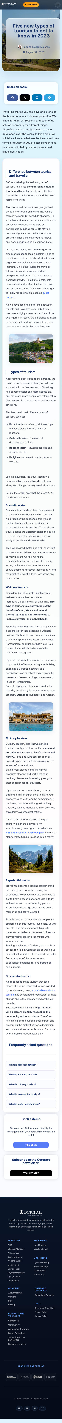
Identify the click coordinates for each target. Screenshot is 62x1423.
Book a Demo (31, 5)
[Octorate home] (9, 4)
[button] (12, 97)
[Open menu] (57, 5)
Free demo (31, 1145)
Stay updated (31, 1173)
